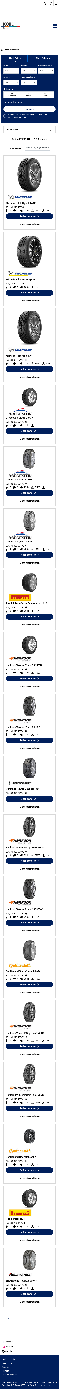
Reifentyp (8, 89)
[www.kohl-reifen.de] (10, 25)
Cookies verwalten (10, 1375)
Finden (28, 109)
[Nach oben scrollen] (52, 1383)
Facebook (9, 1342)
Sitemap (5, 1367)
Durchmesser (45, 65)
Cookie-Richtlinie (9, 1359)
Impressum (7, 1363)
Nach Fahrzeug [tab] (43, 58)
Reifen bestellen (28, 216)
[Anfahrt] (50, 3)
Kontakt (5, 1371)
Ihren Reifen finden (12, 50)
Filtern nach (12, 129)
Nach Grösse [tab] (15, 58)
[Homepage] (2, 50)
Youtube (8, 1351)
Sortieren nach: (15, 148)
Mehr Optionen (14, 102)
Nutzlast (7, 77)
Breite (7, 65)
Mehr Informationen (30, 224)
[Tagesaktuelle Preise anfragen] (56, 3)
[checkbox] (12, 94)
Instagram (9, 1347)
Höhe (24, 65)
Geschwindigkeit (28, 77)
